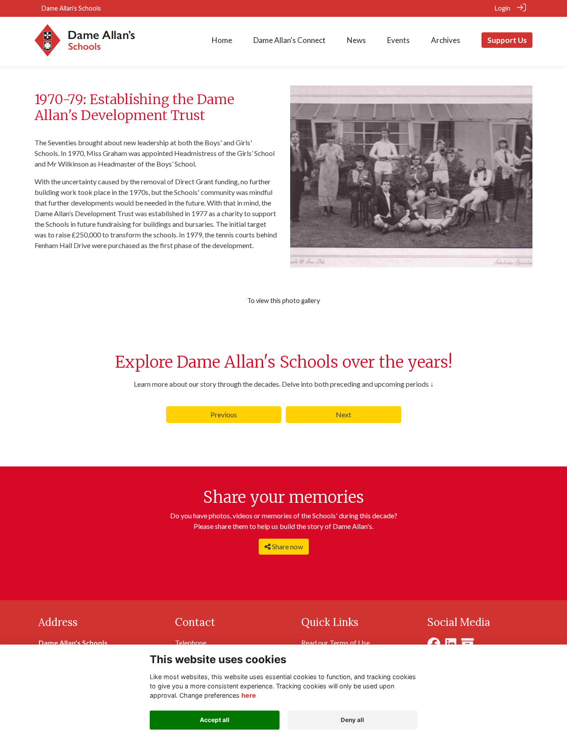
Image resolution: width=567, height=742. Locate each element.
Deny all (352, 719)
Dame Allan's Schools (71, 8)
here (248, 695)
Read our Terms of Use (335, 642)
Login (502, 8)
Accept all (214, 719)
